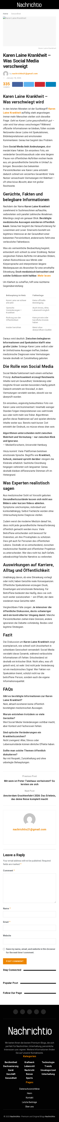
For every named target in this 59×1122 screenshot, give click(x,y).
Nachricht (29, 1070)
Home (5, 14)
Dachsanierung (10, 1066)
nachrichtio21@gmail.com (25, 73)
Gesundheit (16, 14)
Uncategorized (48, 1070)
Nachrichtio (15, 1116)
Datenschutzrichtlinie (29, 1089)
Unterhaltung (48, 1074)
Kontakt (29, 1097)
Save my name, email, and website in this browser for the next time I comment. (30, 951)
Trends (48, 1066)
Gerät (11, 1070)
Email (7, 921)
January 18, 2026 (14, 78)
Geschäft (10, 1074)
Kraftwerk (29, 1062)
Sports (29, 1078)
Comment (9, 870)
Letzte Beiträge (29, 1102)
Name (7, 908)
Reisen (29, 1074)
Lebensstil (29, 1066)
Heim (29, 1093)
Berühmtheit (11, 1062)
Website (7, 935)
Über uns (29, 1106)
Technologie (48, 1062)
